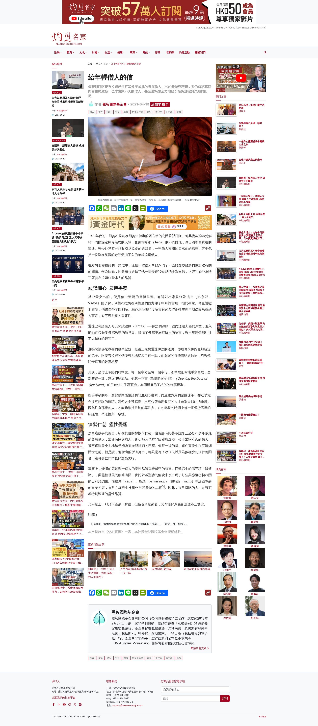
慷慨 (126, 112)
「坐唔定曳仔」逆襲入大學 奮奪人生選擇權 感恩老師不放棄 (251, 199)
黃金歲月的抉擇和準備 (250, 396)
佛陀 (109, 112)
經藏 (179, 112)
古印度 (159, 112)
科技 (145, 52)
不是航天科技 (246, 432)
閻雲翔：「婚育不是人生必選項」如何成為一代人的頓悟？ (101, 572)
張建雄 (242, 399)
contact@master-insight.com (127, 705)
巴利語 (169, 112)
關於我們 (200, 52)
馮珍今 (242, 111)
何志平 (242, 162)
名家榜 (170, 52)
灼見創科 (57, 276)
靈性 (100, 112)
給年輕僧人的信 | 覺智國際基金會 (126, 64)
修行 (92, 112)
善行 (149, 112)
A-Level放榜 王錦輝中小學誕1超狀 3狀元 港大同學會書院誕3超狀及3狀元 (67, 237)
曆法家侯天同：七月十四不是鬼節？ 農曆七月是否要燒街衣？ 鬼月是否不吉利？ (68, 331)
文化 (82, 52)
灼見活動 (184, 52)
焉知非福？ (160, 104)
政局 (57, 52)
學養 (117, 112)
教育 (69, 52)
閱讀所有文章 (199, 648)
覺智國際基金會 (115, 104)
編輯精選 (243, 314)
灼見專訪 (57, 93)
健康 (120, 52)
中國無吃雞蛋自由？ (249, 414)
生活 (107, 52)
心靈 (106, 64)
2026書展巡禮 (59, 140)
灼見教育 (57, 184)
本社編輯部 (62, 110)
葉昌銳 (242, 129)
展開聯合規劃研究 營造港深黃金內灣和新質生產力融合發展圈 (252, 308)
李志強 (242, 436)
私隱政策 (262, 717)
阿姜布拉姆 (137, 112)
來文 (241, 366)
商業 (132, 52)
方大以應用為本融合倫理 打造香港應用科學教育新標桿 (67, 101)
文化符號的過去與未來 (250, 159)
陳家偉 (242, 147)
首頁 (90, 64)
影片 (157, 52)
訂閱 (225, 698)
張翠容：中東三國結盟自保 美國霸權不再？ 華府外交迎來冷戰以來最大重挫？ (68, 418)
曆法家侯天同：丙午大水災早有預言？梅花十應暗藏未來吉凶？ (67, 504)
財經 (94, 52)
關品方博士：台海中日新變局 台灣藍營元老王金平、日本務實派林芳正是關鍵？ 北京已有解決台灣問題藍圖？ (252, 238)
